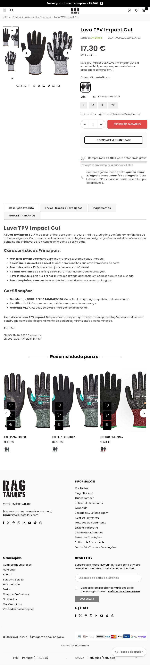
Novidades (10, 599)
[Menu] (4, 10)
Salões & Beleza (13, 579)
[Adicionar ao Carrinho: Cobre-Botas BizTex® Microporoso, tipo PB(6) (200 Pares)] (93, 415)
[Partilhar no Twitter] (34, 86)
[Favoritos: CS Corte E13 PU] (141, 406)
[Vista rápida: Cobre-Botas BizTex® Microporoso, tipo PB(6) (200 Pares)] (93, 425)
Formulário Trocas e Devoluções (95, 547)
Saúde (7, 574)
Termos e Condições (88, 537)
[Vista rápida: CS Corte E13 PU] (141, 425)
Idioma (79, 658)
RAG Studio (81, 645)
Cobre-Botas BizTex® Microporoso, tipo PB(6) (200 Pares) (107, 439)
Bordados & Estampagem (91, 513)
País (15, 658)
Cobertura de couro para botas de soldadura (56, 439)
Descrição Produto (21, 208)
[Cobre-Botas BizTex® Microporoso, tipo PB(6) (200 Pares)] (109, 400)
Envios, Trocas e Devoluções (121, 114)
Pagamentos (102, 208)
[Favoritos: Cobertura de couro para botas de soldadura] (45, 406)
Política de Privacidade (89, 542)
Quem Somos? (84, 498)
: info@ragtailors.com (24, 515)
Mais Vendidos (12, 604)
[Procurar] (11, 10)
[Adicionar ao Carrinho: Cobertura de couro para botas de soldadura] (45, 415)
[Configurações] (129, 10)
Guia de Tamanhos (108, 96)
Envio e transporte (86, 528)
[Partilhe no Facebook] (29, 86)
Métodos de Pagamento (90, 522)
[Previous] (26, 53)
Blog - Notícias (84, 493)
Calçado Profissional (16, 594)
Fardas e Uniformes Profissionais (31, 17)
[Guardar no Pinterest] (39, 86)
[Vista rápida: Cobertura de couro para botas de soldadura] (45, 425)
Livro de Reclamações (89, 532)
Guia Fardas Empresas (17, 565)
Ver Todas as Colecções (18, 609)
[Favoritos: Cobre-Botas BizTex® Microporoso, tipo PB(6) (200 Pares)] (93, 406)
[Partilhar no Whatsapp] (53, 86)
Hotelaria (9, 569)
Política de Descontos (89, 503)
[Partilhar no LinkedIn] (43, 86)
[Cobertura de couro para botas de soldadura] (61, 400)
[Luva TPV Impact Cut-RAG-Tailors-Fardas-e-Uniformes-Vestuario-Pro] (11, 61)
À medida (81, 508)
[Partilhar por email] (58, 86)
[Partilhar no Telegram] (48, 86)
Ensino (7, 589)
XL (102, 105)
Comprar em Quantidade (113, 140)
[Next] (67, 53)
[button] (143, 10)
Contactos (81, 488)
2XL (113, 105)
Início (6, 17)
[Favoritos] (136, 10)
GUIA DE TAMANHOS (22, 215)
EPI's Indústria (11, 584)
